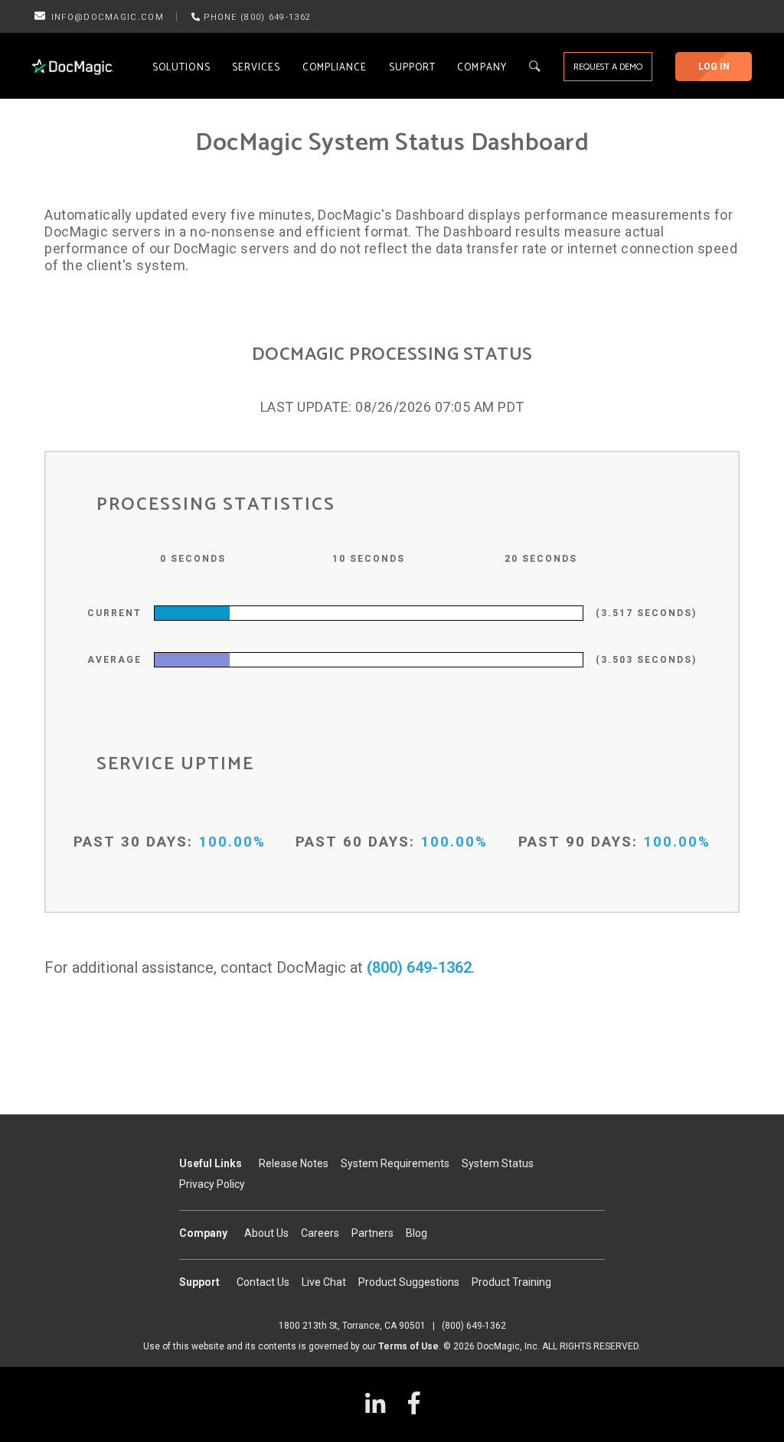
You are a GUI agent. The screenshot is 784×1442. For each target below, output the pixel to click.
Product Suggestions (408, 1282)
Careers (320, 1233)
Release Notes (293, 1163)
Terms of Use (408, 1346)
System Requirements (395, 1163)
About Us (266, 1233)
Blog (416, 1233)
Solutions (181, 68)
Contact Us (263, 1282)
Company (482, 68)
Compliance (335, 68)
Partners (372, 1233)
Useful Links (210, 1163)
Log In (714, 66)
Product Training (511, 1282)
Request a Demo (607, 67)
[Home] (72, 67)
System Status (498, 1163)
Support (412, 68)
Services (256, 68)
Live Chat (324, 1282)
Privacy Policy (212, 1184)
